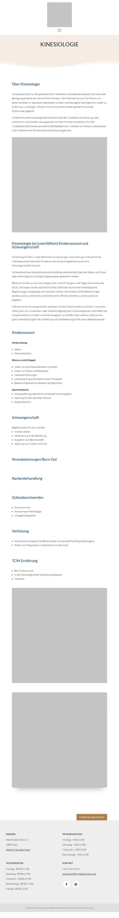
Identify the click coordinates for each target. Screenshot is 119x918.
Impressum (61, 907)
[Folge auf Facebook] (66, 884)
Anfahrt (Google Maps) (18, 849)
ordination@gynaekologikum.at (79, 873)
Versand (30, 907)
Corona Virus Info (91, 817)
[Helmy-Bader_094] (59, 786)
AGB (50, 907)
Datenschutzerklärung (81, 907)
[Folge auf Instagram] (75, 884)
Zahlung (41, 907)
